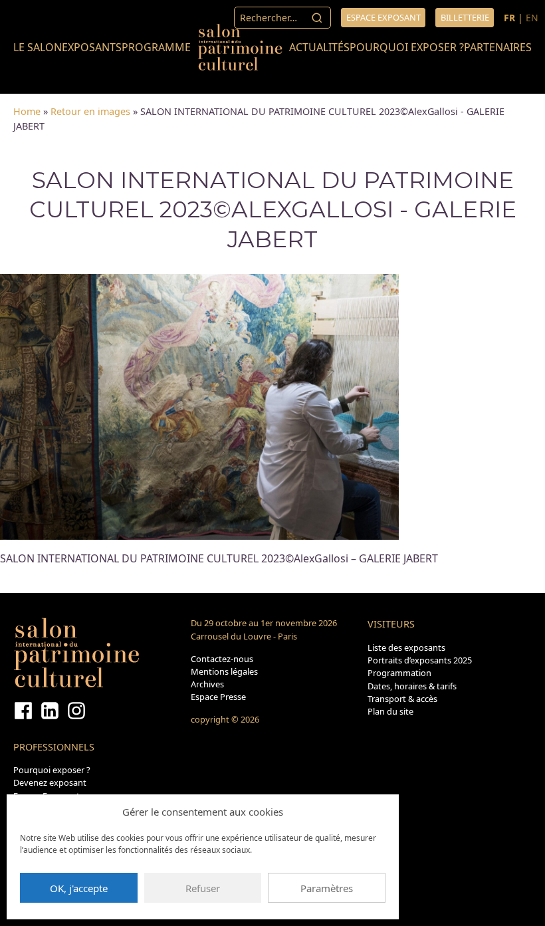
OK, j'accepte (79, 888)
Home (27, 111)
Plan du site (390, 711)
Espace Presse (218, 697)
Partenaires (498, 47)
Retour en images (90, 111)
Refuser (202, 888)
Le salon (37, 47)
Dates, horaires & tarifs (412, 686)
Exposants (92, 47)
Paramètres (326, 888)
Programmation (399, 673)
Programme (156, 47)
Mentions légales (224, 671)
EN (532, 17)
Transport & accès (402, 699)
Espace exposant (383, 17)
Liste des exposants (406, 647)
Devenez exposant (49, 782)
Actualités (319, 47)
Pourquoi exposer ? (407, 47)
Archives (207, 684)
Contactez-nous (222, 659)
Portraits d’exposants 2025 (420, 660)
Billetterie (465, 17)
